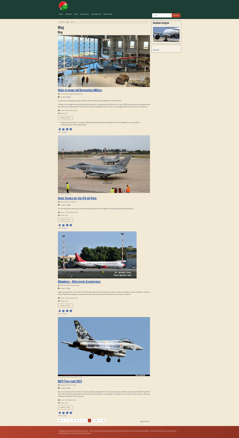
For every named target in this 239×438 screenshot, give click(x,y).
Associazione (84, 14)
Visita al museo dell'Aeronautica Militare (80, 90)
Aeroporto (68, 14)
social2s (65, 132)
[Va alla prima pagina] (60, 420)
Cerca (177, 15)
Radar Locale (108, 14)
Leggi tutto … (65, 118)
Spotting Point (96, 14)
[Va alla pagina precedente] (63, 420)
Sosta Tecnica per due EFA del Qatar (77, 198)
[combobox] (162, 15)
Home (61, 14)
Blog (76, 14)
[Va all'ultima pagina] (104, 420)
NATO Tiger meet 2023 (70, 381)
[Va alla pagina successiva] (100, 420)
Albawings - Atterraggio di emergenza (79, 281)
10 (96, 420)
